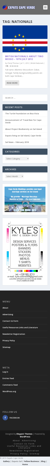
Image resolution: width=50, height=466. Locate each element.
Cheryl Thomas (13, 63)
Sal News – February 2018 (17, 142)
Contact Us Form (10, 321)
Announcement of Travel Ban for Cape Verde (23, 121)
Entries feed (8, 378)
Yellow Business (31, 461)
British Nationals (37, 63)
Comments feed (10, 385)
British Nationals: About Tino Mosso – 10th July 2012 (24, 58)
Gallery (6, 461)
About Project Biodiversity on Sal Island (23, 129)
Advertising (8, 314)
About (5, 307)
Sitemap (6, 347)
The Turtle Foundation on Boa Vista (22, 113)
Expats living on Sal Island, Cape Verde (23, 135)
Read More (12, 83)
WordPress (25, 436)
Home (25, 464)
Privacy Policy (9, 340)
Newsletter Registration (14, 334)
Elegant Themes (24, 434)
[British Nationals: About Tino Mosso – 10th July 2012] (25, 38)
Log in (5, 372)
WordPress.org (9, 391)
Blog (43, 461)
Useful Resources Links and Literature (20, 327)
